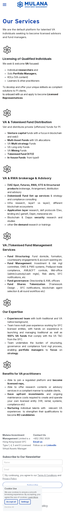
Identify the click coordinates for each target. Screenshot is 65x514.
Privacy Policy (10, 478)
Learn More (33, 497)
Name (7, 462)
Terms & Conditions (47, 475)
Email (6, 469)
